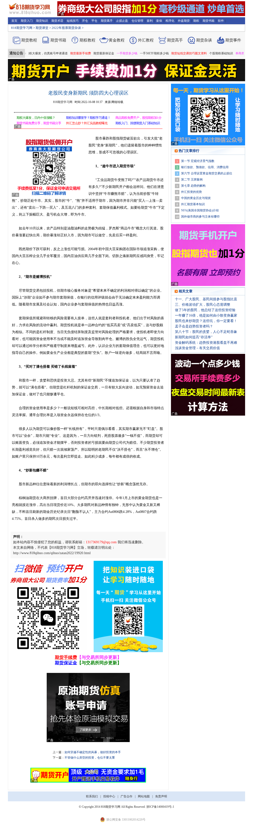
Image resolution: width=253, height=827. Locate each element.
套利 (150, 20)
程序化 (170, 20)
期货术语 (57, 20)
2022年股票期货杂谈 (66, 28)
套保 (159, 20)
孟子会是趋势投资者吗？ (194, 326)
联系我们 (92, 796)
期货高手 (107, 20)
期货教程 (29, 40)
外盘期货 (184, 20)
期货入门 (27, 20)
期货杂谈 (204, 40)
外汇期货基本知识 (193, 204)
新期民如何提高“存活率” (193, 337)
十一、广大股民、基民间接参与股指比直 (206, 299)
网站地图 (144, 796)
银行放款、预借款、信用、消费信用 (205, 167)
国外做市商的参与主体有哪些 (200, 216)
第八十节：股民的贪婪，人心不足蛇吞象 (206, 332)
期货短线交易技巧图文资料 (175, 53)
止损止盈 (122, 20)
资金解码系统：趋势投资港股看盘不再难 (206, 342)
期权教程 (87, 40)
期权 (196, 20)
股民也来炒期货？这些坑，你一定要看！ (206, 321)
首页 (14, 20)
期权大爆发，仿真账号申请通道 (33, 53)
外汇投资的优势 (191, 192)
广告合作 (126, 796)
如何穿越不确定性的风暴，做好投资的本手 (92, 752)
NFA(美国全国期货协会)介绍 (200, 210)
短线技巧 (73, 20)
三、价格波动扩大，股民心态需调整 (202, 304)
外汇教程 (146, 40)
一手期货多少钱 (113, 53)
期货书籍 (208, 20)
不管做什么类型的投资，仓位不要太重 (89, 757)
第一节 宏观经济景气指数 (197, 161)
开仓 (85, 20)
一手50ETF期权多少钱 (140, 53)
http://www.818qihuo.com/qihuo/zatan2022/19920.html (52, 553)
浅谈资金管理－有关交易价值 (197, 348)
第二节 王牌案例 (192, 179)
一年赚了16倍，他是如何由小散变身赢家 (206, 315)
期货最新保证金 (89, 53)
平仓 (94, 20)
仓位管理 (137, 20)
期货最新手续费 (66, 53)
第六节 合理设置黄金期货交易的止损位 (206, 173)
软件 (221, 20)
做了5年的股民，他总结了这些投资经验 (205, 310)
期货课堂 (42, 28)
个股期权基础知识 (207, 53)
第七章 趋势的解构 (193, 185)
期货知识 (42, 20)
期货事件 (233, 40)
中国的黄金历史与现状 (196, 198)
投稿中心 (109, 796)
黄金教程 (117, 40)
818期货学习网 (21, 28)
